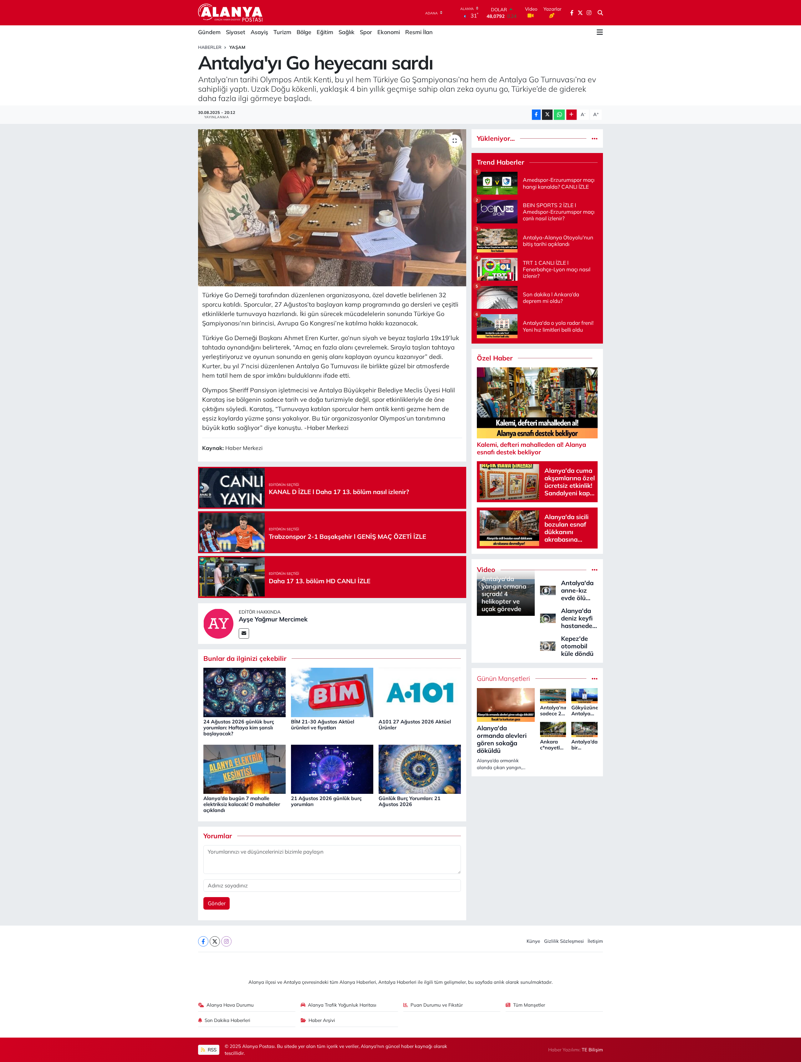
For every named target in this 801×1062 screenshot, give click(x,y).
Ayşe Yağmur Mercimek (273, 619)
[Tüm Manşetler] (595, 678)
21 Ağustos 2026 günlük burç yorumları (326, 801)
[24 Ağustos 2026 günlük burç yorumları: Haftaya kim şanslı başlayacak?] (244, 692)
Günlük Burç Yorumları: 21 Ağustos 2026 (410, 801)
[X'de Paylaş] (547, 115)
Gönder (217, 903)
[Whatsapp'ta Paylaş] (559, 115)
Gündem (209, 32)
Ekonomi (388, 32)
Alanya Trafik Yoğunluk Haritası (342, 1005)
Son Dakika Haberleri (227, 1020)
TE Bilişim (592, 1050)
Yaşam (237, 47)
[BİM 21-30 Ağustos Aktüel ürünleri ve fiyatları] (332, 692)
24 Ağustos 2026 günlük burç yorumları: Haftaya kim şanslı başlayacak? (238, 727)
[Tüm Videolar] (595, 569)
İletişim (595, 941)
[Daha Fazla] (571, 115)
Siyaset (235, 32)
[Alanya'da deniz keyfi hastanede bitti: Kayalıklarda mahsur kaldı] (548, 617)
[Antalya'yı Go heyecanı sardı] (332, 207)
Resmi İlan (419, 32)
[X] (215, 941)
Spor (366, 32)
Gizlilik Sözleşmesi (564, 941)
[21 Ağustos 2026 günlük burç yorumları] (332, 768)
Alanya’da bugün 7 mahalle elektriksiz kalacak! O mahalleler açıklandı (241, 804)
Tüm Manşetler (529, 1005)
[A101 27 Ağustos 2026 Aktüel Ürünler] (420, 692)
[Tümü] (595, 138)
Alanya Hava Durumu (230, 1005)
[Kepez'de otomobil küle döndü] (548, 645)
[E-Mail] (244, 633)
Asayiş (259, 32)
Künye (533, 941)
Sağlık (347, 32)
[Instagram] (226, 941)
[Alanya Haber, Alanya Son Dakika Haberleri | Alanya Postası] (230, 12)
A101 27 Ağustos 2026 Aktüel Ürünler (415, 724)
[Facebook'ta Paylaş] (536, 115)
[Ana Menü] (600, 32)
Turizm (282, 32)
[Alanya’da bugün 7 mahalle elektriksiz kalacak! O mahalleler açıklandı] (244, 768)
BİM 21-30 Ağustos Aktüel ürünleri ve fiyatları (322, 724)
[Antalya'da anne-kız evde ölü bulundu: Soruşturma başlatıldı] (548, 589)
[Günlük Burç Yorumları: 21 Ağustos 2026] (420, 768)
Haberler (210, 47)
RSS (212, 1050)
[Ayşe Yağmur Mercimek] (218, 623)
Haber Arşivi (322, 1020)
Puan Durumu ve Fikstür (437, 1005)
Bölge (304, 32)
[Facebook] (203, 941)
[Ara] (600, 13)
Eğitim (325, 32)
